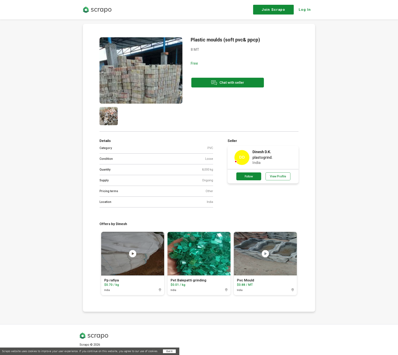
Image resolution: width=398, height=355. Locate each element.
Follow (249, 176)
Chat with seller (231, 82)
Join (273, 9)
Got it (169, 351)
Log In (305, 9)
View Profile (278, 176)
